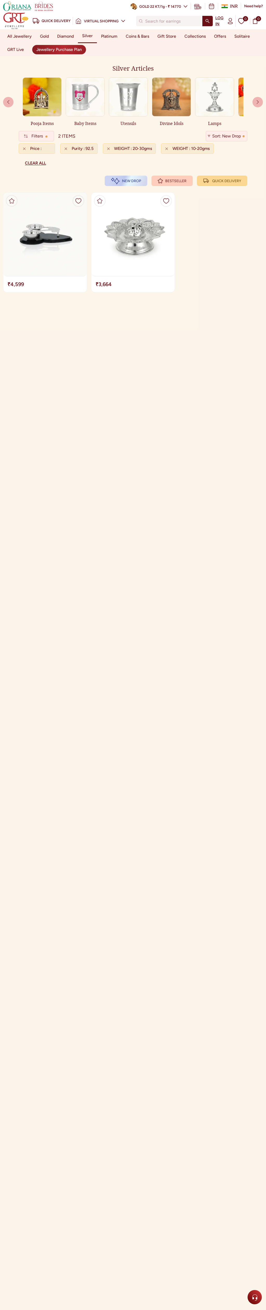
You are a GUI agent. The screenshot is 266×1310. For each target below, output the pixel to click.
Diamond (65, 36)
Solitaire (242, 36)
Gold (44, 36)
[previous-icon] (257, 102)
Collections (195, 36)
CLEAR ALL (35, 163)
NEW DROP (131, 181)
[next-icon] (8, 102)
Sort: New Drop (226, 136)
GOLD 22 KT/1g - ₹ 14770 (160, 6)
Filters (37, 136)
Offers (220, 36)
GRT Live (15, 49)
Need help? (253, 6)
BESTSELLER (176, 181)
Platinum (109, 36)
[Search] (207, 21)
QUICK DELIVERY (226, 181)
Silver (87, 35)
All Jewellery (19, 36)
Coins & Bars (137, 36)
